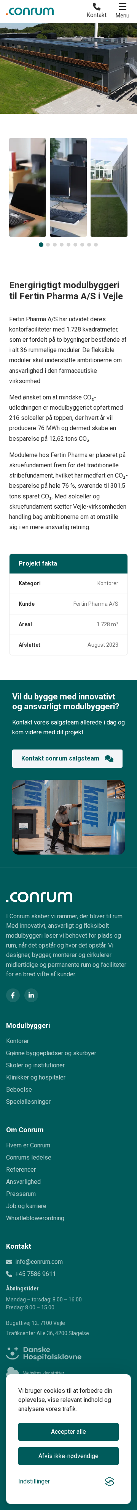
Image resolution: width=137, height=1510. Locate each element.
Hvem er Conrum (28, 1145)
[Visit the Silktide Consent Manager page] (109, 1481)
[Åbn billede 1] (27, 187)
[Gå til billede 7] (82, 245)
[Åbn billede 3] (109, 187)
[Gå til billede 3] (55, 245)
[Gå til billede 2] (48, 245)
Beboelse (19, 1089)
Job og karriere (26, 1206)
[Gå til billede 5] (68, 245)
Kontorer (17, 1041)
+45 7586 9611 (35, 1273)
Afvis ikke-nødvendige (68, 1456)
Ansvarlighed (23, 1181)
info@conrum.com (39, 1261)
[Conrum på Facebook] (13, 995)
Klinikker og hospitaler (35, 1077)
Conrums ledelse (28, 1157)
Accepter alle (68, 1431)
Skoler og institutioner (35, 1065)
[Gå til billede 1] (41, 244)
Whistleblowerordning (35, 1218)
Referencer (21, 1169)
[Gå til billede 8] (89, 245)
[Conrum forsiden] (68, 897)
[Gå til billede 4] (62, 245)
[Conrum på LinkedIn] (31, 995)
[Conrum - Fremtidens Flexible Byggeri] (30, 11)
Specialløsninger (28, 1101)
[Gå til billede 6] (75, 245)
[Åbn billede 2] (68, 187)
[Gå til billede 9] (96, 245)
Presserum (21, 1193)
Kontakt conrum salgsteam (60, 758)
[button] (122, 11)
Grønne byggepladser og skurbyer (51, 1053)
